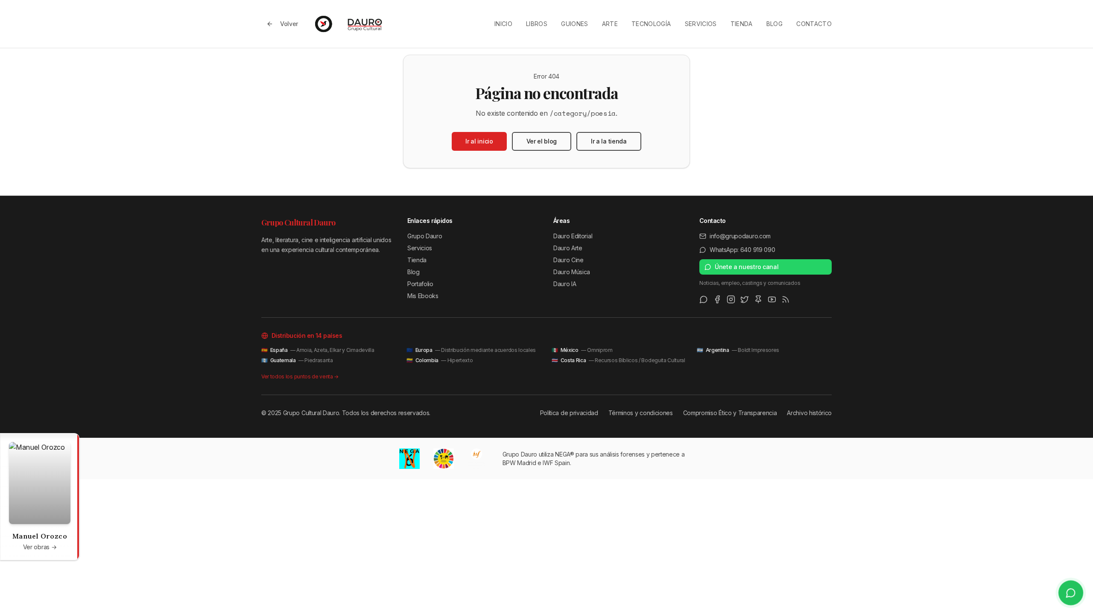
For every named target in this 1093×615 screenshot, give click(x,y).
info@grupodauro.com (740, 236)
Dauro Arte (567, 248)
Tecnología (651, 23)
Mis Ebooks (422, 295)
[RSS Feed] (785, 299)
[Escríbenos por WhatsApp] (1071, 593)
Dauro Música (571, 271)
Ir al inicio (479, 141)
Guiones (574, 23)
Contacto (814, 23)
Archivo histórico (809, 412)
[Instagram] (731, 299)
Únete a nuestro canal (746, 266)
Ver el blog (541, 141)
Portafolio (420, 283)
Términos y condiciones (640, 412)
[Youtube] (772, 299)
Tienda (742, 23)
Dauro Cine (568, 260)
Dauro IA (564, 283)
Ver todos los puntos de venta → (300, 376)
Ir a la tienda (609, 141)
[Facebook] (717, 299)
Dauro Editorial (572, 236)
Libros (536, 23)
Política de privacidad (569, 412)
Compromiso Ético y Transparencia (730, 412)
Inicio (503, 23)
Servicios (701, 23)
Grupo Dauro (424, 236)
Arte (610, 23)
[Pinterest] (758, 299)
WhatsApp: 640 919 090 (742, 249)
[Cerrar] (70, 442)
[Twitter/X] (744, 299)
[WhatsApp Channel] (703, 299)
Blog (774, 23)
